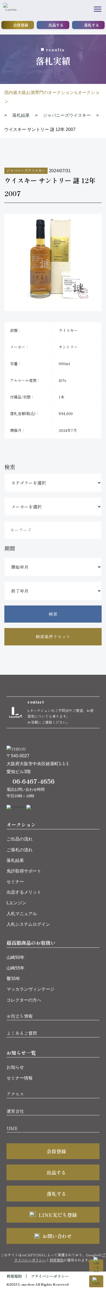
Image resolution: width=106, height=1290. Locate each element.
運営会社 (15, 1111)
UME (12, 1128)
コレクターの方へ (24, 1000)
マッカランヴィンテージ (30, 989)
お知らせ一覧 (21, 1052)
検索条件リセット (53, 636)
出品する (56, 25)
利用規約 (56, 1260)
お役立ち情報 (20, 1016)
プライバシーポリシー (50, 1276)
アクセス (15, 1094)
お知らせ (15, 1067)
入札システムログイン (28, 924)
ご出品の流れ (20, 839)
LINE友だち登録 (58, 1214)
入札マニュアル (22, 913)
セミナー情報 (20, 1078)
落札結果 (15, 860)
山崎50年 (15, 957)
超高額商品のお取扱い (31, 942)
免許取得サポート (24, 871)
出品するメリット (24, 892)
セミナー (15, 881)
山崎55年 (15, 968)
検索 (53, 614)
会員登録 (20, 25)
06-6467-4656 (34, 781)
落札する (91, 25)
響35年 (13, 978)
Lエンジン (16, 902)
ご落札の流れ (20, 850)
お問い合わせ (57, 1235)
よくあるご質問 (22, 1033)
